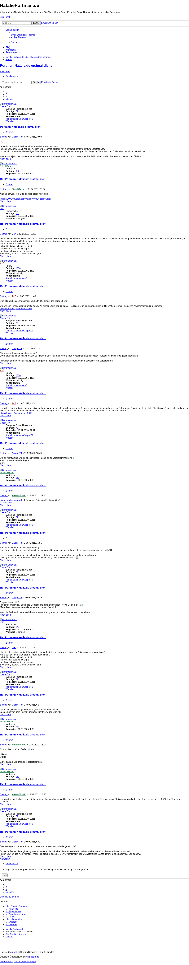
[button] (10, 99)
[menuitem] (23, 35)
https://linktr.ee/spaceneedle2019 (16, 308)
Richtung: (69, 869)
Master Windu (7, 472)
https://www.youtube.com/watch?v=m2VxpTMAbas (25, 199)
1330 (18, 268)
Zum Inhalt (5, 17)
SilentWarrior (6, 166)
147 (17, 213)
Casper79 (5, 106)
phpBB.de (34, 957)
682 (17, 171)
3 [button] (6, 97)
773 (17, 477)
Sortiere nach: (36, 869)
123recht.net (6, 502)
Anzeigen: (7, 869)
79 (17, 111)
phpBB (15, 952)
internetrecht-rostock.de (11, 500)
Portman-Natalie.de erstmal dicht (26, 65)
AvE (2, 263)
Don (2, 208)
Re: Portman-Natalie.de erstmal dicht (23, 179)
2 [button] (6, 94)
